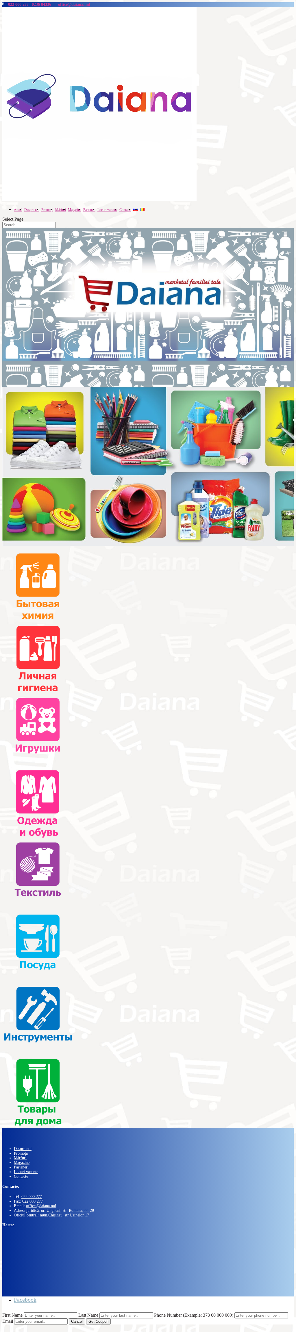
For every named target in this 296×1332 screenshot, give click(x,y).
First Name (12, 1315)
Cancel (77, 1321)
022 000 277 (31, 1196)
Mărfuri (20, 1158)
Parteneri (21, 1167)
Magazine (21, 1162)
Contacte (21, 1176)
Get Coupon (98, 1321)
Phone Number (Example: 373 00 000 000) (193, 1315)
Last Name (88, 1315)
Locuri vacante (26, 1172)
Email (7, 1321)
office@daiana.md (41, 1206)
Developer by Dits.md (20, 1310)
